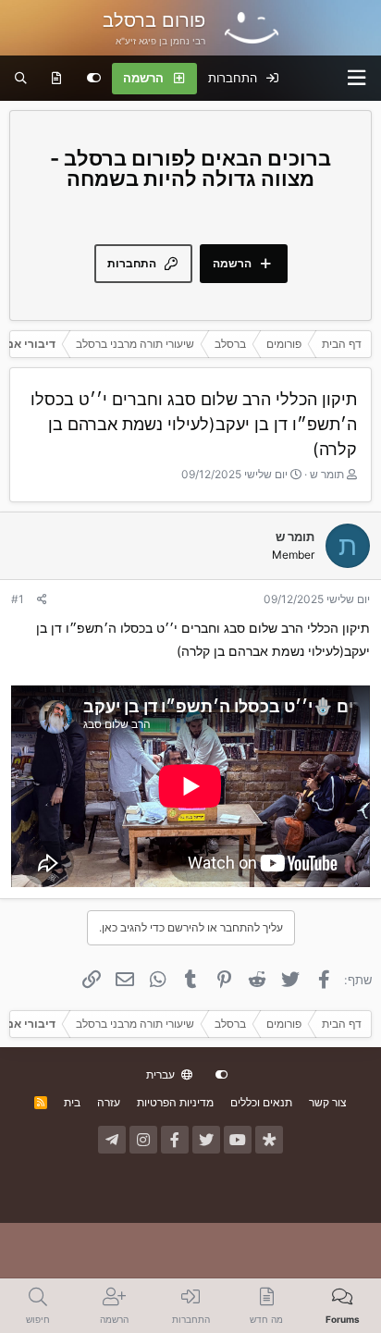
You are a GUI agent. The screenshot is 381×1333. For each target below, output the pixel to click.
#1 (17, 599)
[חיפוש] (21, 78)
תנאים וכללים (261, 1102)
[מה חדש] (57, 78)
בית (72, 1102)
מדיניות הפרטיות (175, 1102)
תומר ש (327, 474)
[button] (357, 78)
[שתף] (42, 599)
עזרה (108, 1102)
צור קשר (328, 1102)
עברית (162, 1074)
